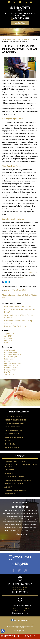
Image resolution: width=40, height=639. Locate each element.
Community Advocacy (12, 354)
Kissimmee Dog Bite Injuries (15, 326)
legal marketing (21, 626)
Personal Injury (26, 39)
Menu (30, 2)
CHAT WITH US (10, 636)
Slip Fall (7, 372)
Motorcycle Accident (11, 365)
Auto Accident (9, 350)
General (7, 361)
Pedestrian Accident (11, 368)
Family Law (8, 359)
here (22, 278)
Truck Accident (9, 374)
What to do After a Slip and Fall (14, 290)
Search (25, 2)
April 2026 (8, 342)
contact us (31, 272)
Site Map (16, 630)
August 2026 (9, 334)
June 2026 (8, 338)
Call (14, 2)
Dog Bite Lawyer (10, 357)
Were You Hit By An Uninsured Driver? (18, 306)
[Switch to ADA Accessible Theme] (3, 631)
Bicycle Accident (10, 352)
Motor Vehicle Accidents (13, 363)
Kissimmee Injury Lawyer (9, 39)
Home (9, 2)
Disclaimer (23, 630)
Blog (19, 39)
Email (20, 2)
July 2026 (8, 336)
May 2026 (8, 340)
